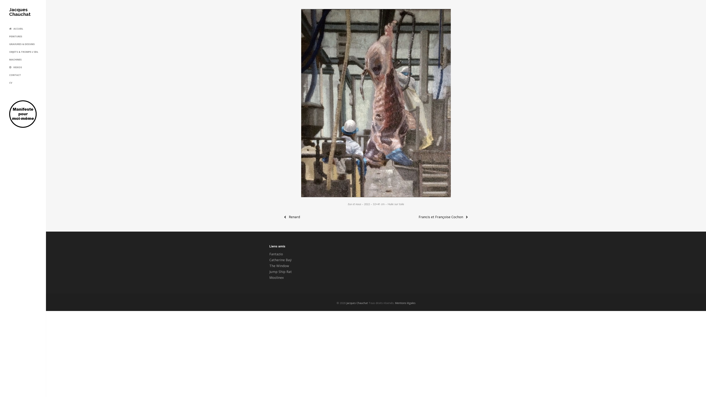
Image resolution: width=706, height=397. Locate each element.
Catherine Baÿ (280, 260)
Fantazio (276, 254)
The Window (279, 266)
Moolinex (276, 277)
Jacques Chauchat (20, 12)
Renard (294, 217)
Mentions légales (405, 303)
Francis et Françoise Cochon (441, 217)
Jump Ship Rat (280, 271)
